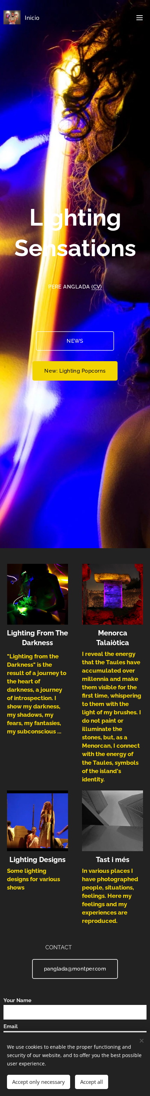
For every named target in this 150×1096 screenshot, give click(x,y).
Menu (140, 17)
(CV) (96, 287)
